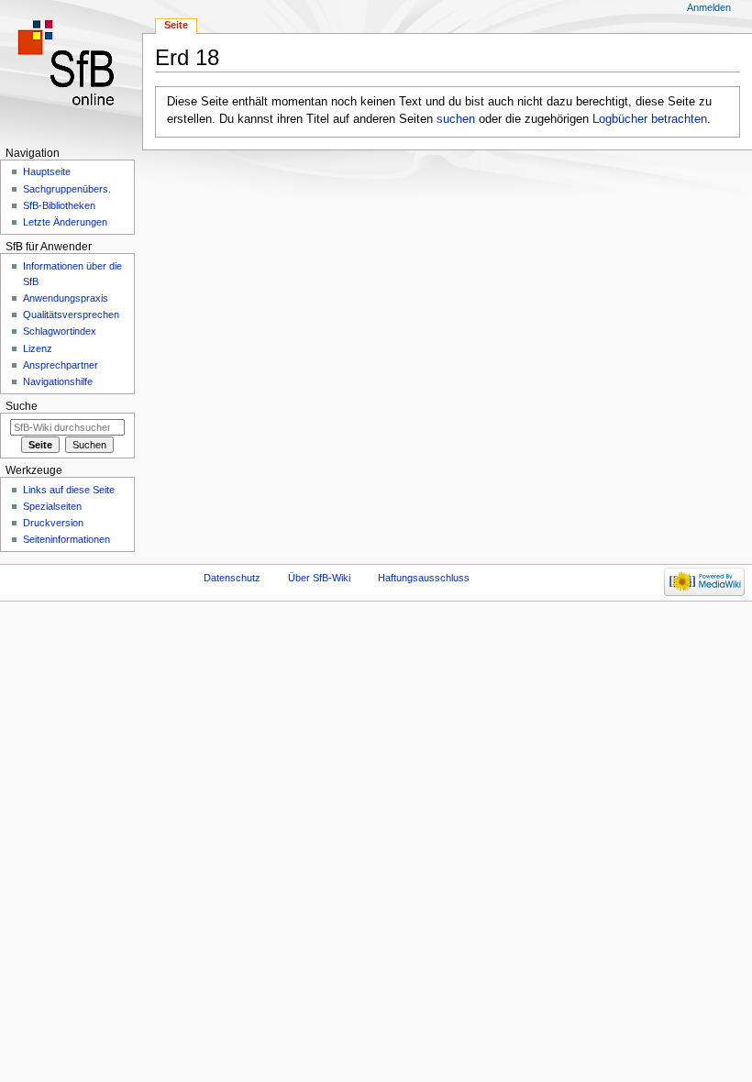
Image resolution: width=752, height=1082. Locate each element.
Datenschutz (232, 577)
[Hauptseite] (71, 71)
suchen (456, 119)
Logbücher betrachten (649, 119)
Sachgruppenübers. (67, 188)
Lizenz (37, 348)
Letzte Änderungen (65, 221)
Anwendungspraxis (65, 298)
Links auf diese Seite (69, 489)
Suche (22, 406)
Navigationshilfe (58, 381)
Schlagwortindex (59, 331)
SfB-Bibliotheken (59, 205)
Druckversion (53, 522)
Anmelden (709, 7)
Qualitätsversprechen (71, 314)
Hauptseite (47, 171)
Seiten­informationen (66, 539)
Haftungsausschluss (424, 577)
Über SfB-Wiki (319, 577)
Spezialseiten (52, 506)
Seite (176, 24)
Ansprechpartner (60, 364)
